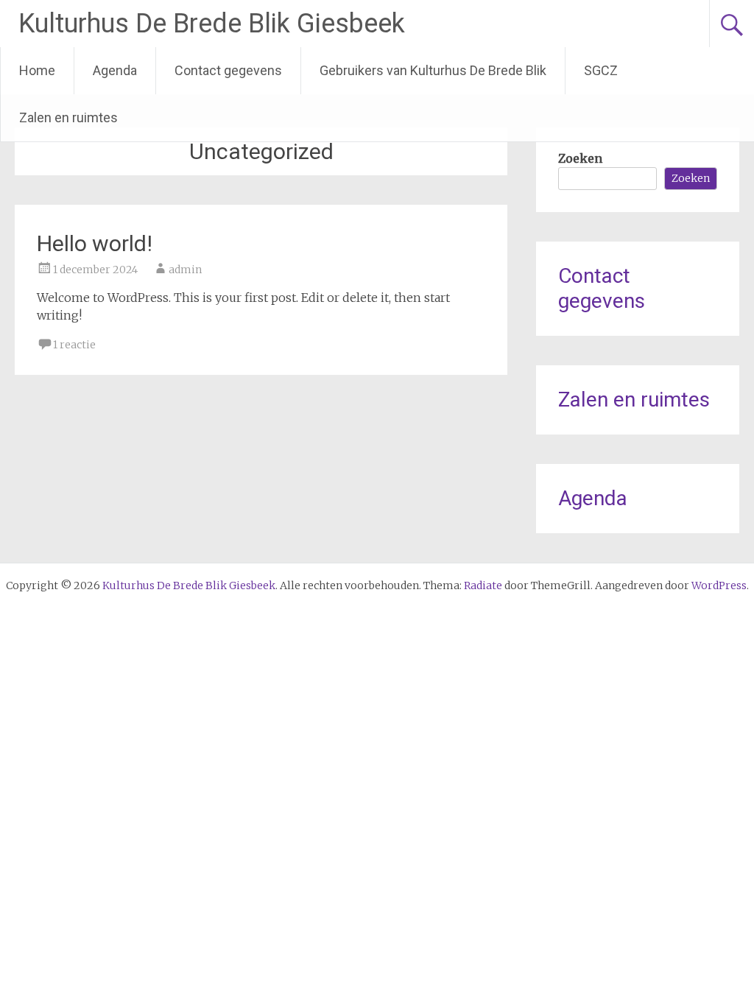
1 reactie (74, 344)
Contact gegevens (228, 70)
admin (185, 269)
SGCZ (601, 70)
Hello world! (94, 243)
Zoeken (580, 158)
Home (37, 70)
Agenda (115, 70)
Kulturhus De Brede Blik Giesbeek (211, 23)
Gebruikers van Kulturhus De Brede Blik (433, 70)
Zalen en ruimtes (68, 117)
